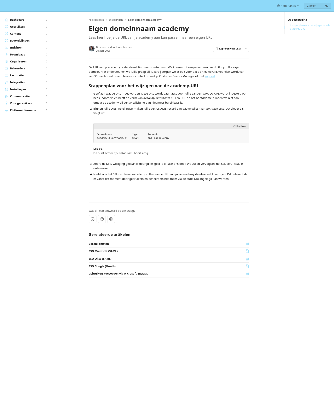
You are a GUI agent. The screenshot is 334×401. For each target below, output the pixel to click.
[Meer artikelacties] (246, 49)
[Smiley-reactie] (111, 219)
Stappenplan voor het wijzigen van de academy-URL (310, 27)
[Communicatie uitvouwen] (46, 96)
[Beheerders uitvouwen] (46, 68)
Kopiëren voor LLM (230, 48)
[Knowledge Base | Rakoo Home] (4, 6)
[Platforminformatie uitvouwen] (46, 110)
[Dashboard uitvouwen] (46, 19)
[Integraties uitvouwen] (46, 82)
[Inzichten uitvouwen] (46, 47)
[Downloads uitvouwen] (46, 54)
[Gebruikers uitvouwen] (46, 26)
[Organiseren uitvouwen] (46, 61)
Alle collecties (96, 19)
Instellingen (116, 19)
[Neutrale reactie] (102, 219)
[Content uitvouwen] (46, 33)
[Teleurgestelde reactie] (92, 219)
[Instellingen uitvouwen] (46, 89)
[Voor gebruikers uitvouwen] (46, 103)
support (210, 76)
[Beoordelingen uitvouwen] (46, 40)
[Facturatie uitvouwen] (46, 75)
